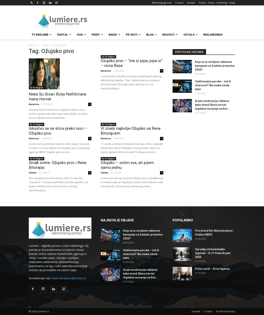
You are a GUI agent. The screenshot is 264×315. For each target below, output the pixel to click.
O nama (179, 2)
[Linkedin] (50, 2)
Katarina (34, 104)
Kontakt (191, 2)
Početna (33, 45)
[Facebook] (37, 2)
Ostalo (189, 34)
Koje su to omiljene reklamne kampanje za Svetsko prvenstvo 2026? (215, 65)
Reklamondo (213, 34)
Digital (62, 34)
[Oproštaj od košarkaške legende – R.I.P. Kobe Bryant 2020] (182, 254)
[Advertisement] (165, 19)
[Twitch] (57, 2)
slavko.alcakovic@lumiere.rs (69, 278)
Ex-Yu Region (36, 87)
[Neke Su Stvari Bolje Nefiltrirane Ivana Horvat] (60, 73)
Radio (113, 34)
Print (96, 34)
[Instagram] (44, 2)
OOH (80, 34)
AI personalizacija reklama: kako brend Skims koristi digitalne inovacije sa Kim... (212, 104)
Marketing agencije (162, 2)
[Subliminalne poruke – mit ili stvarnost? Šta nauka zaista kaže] (182, 86)
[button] (32, 2)
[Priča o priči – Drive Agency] (182, 273)
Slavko (32, 172)
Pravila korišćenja (225, 311)
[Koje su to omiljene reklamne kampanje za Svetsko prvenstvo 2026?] (182, 66)
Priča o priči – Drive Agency (212, 268)
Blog (150, 34)
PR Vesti (132, 34)
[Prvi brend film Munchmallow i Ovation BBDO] (182, 235)
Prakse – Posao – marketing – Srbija (217, 2)
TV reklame (40, 34)
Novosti (168, 34)
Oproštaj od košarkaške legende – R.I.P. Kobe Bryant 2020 (212, 253)
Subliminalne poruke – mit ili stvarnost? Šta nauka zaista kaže (213, 85)
